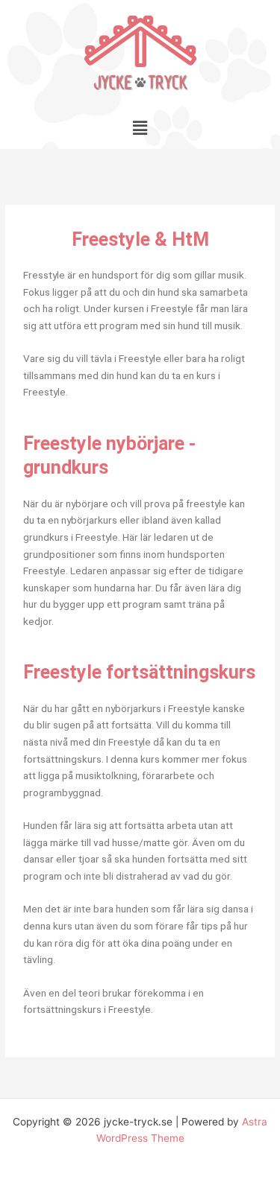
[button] (139, 128)
